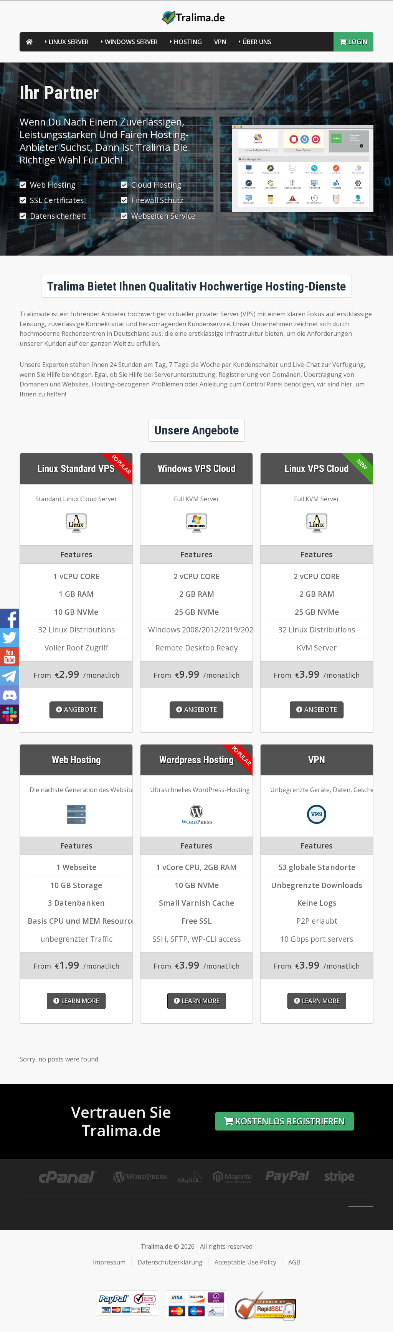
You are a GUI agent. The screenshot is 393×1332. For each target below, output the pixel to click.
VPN (220, 42)
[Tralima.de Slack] (9, 714)
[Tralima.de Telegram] (9, 675)
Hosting (188, 42)
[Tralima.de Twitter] (9, 637)
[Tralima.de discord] (9, 695)
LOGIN (357, 42)
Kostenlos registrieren (290, 1121)
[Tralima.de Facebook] (9, 618)
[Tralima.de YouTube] (9, 656)
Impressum (109, 1262)
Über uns (257, 42)
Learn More (80, 1001)
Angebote (80, 709)
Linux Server (69, 42)
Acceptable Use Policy (245, 1262)
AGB (294, 1262)
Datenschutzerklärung (170, 1262)
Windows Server (131, 42)
